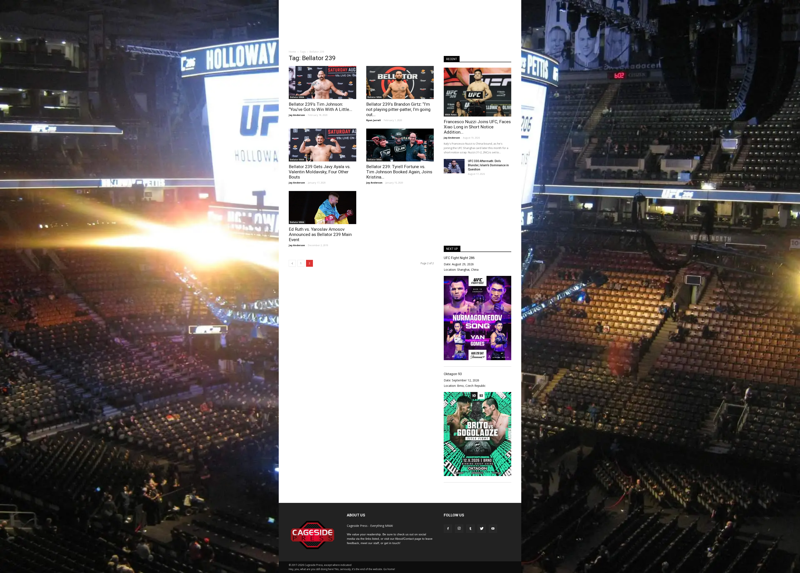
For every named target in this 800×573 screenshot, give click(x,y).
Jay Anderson (297, 115)
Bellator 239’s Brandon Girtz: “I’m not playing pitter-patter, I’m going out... (398, 109)
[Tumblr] (470, 529)
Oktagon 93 (453, 374)
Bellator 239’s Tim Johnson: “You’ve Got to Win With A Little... (320, 107)
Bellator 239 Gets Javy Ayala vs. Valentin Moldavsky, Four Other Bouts (320, 172)
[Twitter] (482, 529)
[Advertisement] (400, 31)
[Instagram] (459, 529)
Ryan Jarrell (373, 120)
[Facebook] (448, 529)
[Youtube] (493, 529)
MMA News (451, 114)
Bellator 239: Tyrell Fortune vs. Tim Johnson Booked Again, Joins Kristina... (399, 172)
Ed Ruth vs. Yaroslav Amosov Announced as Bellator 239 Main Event (320, 234)
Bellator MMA (297, 97)
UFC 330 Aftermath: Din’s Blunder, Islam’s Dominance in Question (488, 165)
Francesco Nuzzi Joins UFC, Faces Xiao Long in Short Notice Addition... (477, 127)
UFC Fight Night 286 (459, 258)
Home (292, 51)
